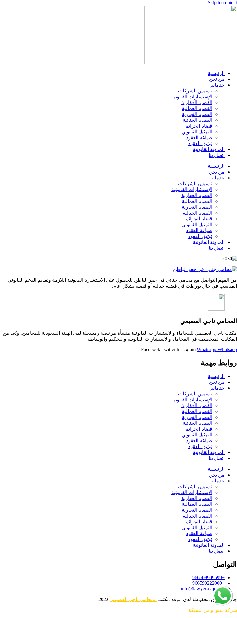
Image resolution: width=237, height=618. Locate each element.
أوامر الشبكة (201, 610)
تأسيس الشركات (195, 90)
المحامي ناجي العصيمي (133, 599)
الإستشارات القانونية (191, 96)
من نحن (217, 79)
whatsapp (223, 588)
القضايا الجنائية (197, 120)
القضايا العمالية (197, 108)
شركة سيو (226, 610)
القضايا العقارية (196, 102)
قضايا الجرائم (198, 126)
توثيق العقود (200, 143)
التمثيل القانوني (196, 131)
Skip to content (222, 2)
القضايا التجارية (197, 114)
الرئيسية (216, 73)
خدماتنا (217, 85)
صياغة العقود (199, 137)
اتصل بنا (217, 155)
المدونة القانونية (209, 149)
